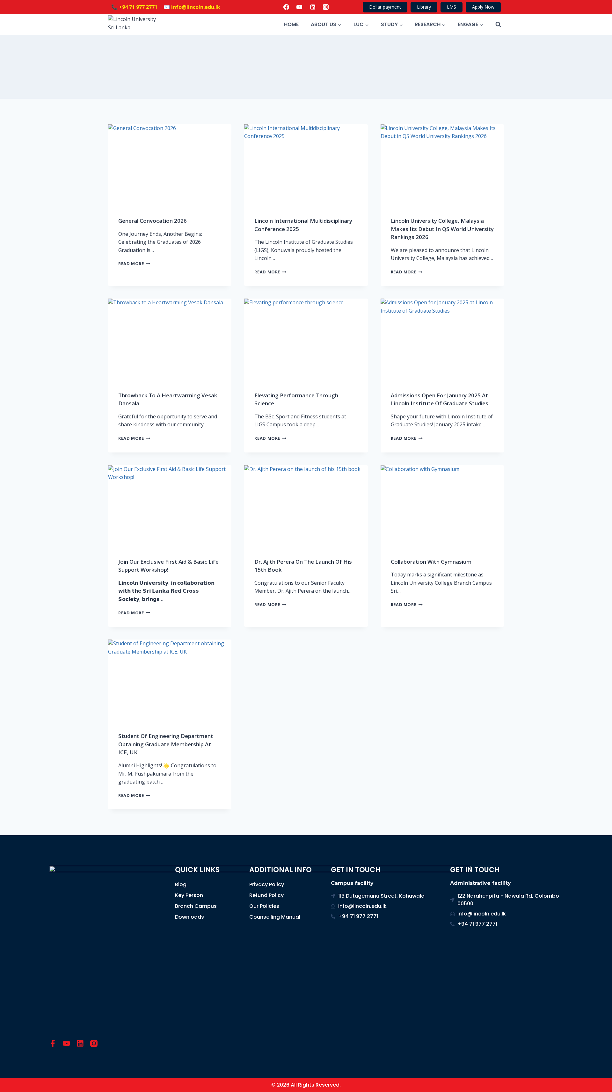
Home (291, 24)
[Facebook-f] (52, 1043)
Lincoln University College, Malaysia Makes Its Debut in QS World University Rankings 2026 (442, 229)
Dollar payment (385, 7)
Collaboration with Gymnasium (431, 561)
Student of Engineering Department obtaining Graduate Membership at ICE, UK (165, 744)
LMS (451, 7)
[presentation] (169, 165)
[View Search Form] (498, 24)
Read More (134, 263)
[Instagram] (326, 7)
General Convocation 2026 (152, 220)
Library (424, 7)
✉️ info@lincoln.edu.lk (192, 7)
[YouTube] (299, 7)
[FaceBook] (286, 7)
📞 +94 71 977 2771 (134, 7)
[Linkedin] (312, 7)
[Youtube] (66, 1043)
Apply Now (483, 7)
